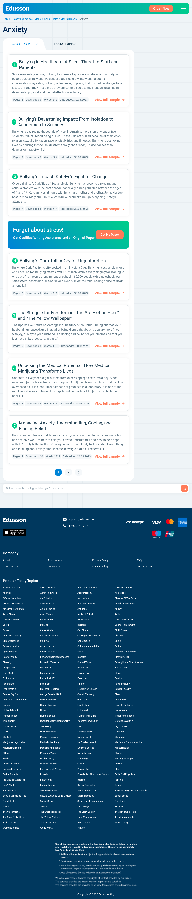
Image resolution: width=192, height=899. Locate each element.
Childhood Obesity (12, 635)
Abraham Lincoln (49, 593)
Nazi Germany (47, 758)
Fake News (82, 678)
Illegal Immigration (124, 715)
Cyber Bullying (10, 651)
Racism (81, 780)
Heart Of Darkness (124, 705)
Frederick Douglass (49, 689)
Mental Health (69, 18)
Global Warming (85, 694)
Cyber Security (47, 651)
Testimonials (55, 560)
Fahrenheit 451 (48, 678)
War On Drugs (122, 822)
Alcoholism (83, 598)
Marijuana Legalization (14, 742)
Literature (119, 731)
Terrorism (119, 806)
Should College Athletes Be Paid (131, 790)
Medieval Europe (85, 748)
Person (118, 763)
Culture (118, 646)
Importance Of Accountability (55, 721)
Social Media (46, 801)
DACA (80, 651)
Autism (118, 614)
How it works (10, 566)
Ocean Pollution (11, 763)
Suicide (43, 806)
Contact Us (54, 566)
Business (81, 625)
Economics (45, 667)
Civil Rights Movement (88, 635)
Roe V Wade (9, 785)
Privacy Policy (100, 560)
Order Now (161, 8)
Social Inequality (85, 795)
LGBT (5, 731)
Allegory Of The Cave (125, 598)
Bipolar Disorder (11, 619)
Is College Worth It (124, 721)
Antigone (82, 609)
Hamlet (6, 705)
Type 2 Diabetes (48, 822)
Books (6, 625)
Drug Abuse (9, 667)
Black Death (83, 619)
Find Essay (184, 488)
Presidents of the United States (93, 774)
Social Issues (121, 795)
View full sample (107, 100)
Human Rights (47, 715)
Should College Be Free (14, 795)
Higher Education (11, 710)
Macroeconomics (49, 737)
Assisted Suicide (85, 614)
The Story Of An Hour (13, 817)
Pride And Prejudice (125, 774)
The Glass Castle (11, 812)
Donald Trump (84, 662)
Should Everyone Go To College (55, 795)
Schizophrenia (10, 790)
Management (84, 737)
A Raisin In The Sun (87, 587)
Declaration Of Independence (54, 657)
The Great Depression (51, 812)
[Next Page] (78, 472)
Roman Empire (47, 785)
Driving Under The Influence (128, 662)
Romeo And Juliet (86, 785)
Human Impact (10, 715)
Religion (119, 780)
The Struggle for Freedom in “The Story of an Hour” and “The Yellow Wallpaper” (68, 315)
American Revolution (13, 609)
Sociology (120, 801)
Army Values (46, 614)
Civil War (119, 635)
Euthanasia (8, 678)
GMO (117, 694)
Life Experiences (48, 731)
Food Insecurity (122, 683)
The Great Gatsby (86, 812)
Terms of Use (144, 566)
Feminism (45, 683)
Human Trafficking (86, 715)
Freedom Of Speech (87, 689)
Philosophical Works (50, 769)
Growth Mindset (48, 699)
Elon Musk (8, 673)
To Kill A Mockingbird (125, 817)
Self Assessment (48, 790)
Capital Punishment (125, 625)
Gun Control (83, 699)
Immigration (9, 721)
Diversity (7, 662)
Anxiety (118, 609)
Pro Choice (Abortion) (14, 780)
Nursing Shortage (124, 758)
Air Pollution (46, 598)
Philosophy (83, 769)
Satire (118, 785)
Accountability (84, 593)
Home (6, 18)
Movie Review (84, 753)
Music (6, 758)
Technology (83, 806)
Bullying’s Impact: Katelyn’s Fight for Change (63, 176)
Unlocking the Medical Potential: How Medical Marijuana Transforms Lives (64, 368)
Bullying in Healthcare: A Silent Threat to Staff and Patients (69, 64)
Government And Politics (15, 699)
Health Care (83, 705)
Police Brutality (10, 774)
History (43, 710)
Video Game (83, 822)
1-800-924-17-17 (78, 525)
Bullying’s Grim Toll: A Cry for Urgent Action (63, 260)
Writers (81, 828)
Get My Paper (109, 234)
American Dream (48, 603)
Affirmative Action (12, 598)
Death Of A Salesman (125, 651)
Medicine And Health (46, 18)
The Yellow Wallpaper (51, 817)
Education (82, 667)
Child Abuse (121, 630)
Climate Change (11, 641)
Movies (118, 753)
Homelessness (122, 710)
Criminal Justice (11, 646)
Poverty (44, 774)
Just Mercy (45, 726)
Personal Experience (13, 769)
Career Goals (46, 630)
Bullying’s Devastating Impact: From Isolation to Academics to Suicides (65, 122)
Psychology (46, 780)
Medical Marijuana (12, 748)
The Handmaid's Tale (125, 812)
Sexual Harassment (87, 790)
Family (118, 678)
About (6, 560)
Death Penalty (10, 657)
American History (86, 603)
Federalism (8, 683)
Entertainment (47, 673)
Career (6, 630)
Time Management (87, 817)
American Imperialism (126, 603)
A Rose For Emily (123, 587)
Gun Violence (121, 699)
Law (79, 726)
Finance (81, 683)
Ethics (118, 673)
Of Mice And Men (48, 763)
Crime (118, 641)
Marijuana (120, 737)
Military (6, 753)
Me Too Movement (86, 742)
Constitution (83, 641)
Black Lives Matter (124, 619)
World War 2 (46, 828)
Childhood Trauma (49, 635)
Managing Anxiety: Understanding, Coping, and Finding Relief (65, 425)
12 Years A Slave (11, 587)
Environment (83, 673)
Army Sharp (9, 614)
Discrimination (122, 657)
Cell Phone (82, 630)
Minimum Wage (48, 753)
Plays (117, 769)
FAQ (139, 560)
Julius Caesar (10, 726)
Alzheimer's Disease (13, 603)
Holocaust (82, 710)
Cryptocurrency (48, 646)
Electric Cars (121, 667)
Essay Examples (22, 18)
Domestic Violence (49, 662)
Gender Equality (123, 689)
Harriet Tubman (48, 705)
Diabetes (81, 657)
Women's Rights (11, 828)
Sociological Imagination (90, 801)
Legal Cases (121, 726)
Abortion (7, 593)
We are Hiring (100, 566)
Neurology (82, 758)
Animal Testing (47, 609)
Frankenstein (9, 689)
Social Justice (10, 801)
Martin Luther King (49, 742)
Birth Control (46, 619)
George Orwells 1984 (50, 694)
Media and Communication (128, 742)
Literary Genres (84, 731)
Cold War (45, 641)
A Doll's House (47, 587)
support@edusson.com (82, 519)
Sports (6, 806)
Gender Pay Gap (11, 694)
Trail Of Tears (9, 822)
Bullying (44, 625)
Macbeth (7, 737)
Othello (81, 763)
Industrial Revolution (87, 721)
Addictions (120, 593)
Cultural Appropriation (88, 646)
